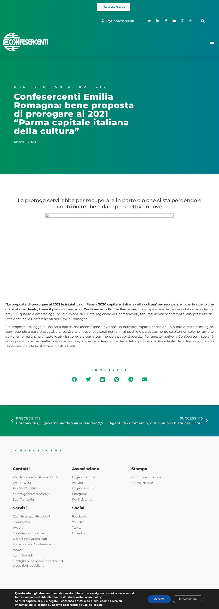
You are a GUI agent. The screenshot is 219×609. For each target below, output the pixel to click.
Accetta (159, 599)
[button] (202, 20)
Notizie (93, 86)
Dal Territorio (43, 86)
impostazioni (24, 605)
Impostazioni (188, 599)
